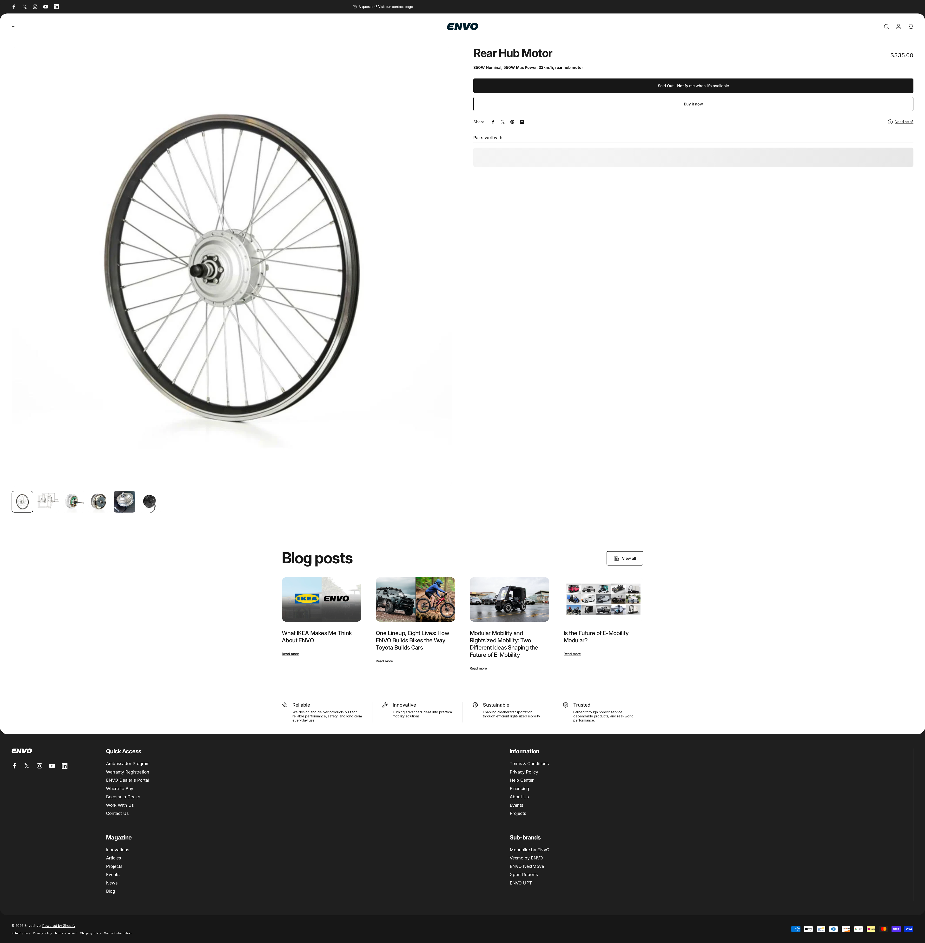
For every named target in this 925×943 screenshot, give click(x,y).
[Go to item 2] (48, 502)
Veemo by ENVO (526, 857)
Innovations (117, 849)
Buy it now (693, 104)
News (112, 882)
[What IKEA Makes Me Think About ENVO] (321, 599)
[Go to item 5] (124, 502)
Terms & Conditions (529, 763)
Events (516, 805)
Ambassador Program (128, 763)
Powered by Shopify (58, 925)
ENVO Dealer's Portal (127, 780)
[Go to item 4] (99, 502)
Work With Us (120, 805)
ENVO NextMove (527, 866)
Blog (110, 891)
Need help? (904, 122)
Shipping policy (90, 933)
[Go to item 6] (150, 502)
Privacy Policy (524, 771)
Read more (290, 654)
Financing (519, 788)
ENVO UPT (521, 882)
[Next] (439, 279)
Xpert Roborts (524, 874)
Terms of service (66, 933)
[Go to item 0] (22, 502)
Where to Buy (119, 788)
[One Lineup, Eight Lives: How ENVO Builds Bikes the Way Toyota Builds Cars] (415, 599)
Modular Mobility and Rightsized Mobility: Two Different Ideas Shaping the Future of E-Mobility (504, 644)
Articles (113, 857)
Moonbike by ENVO (529, 849)
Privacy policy (42, 933)
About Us (519, 796)
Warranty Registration (127, 771)
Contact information (118, 933)
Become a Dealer (123, 796)
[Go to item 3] (73, 502)
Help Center (522, 780)
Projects (518, 813)
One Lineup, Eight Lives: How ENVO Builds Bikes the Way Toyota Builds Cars (412, 640)
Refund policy (21, 933)
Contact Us (117, 813)
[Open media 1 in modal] (232, 267)
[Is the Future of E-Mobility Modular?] (603, 599)
